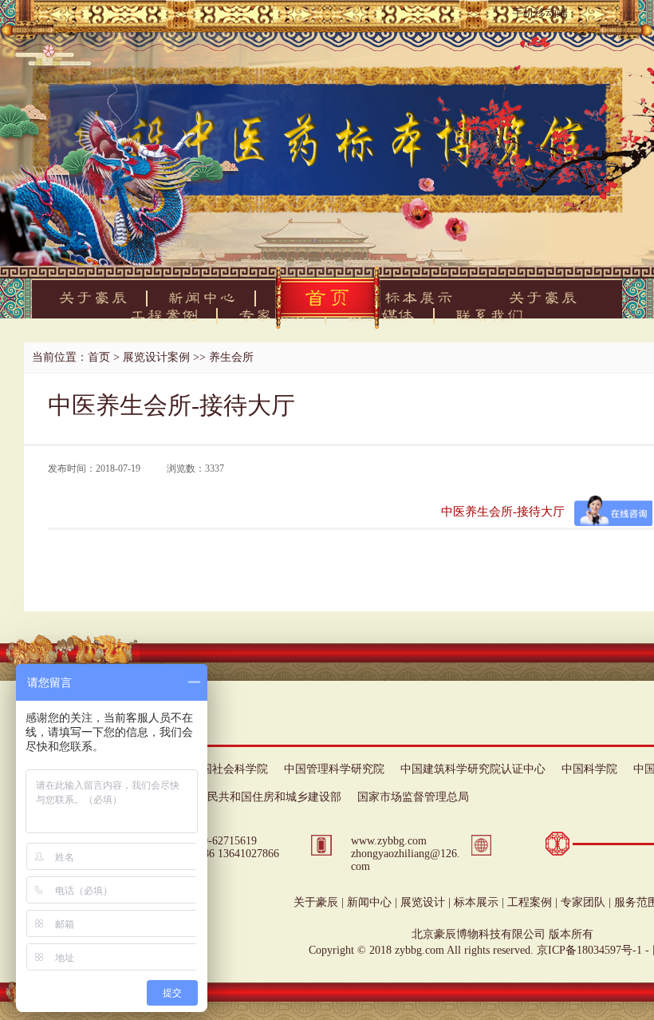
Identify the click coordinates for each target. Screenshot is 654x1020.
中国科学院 (589, 769)
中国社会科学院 (229, 769)
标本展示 (476, 902)
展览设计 (422, 902)
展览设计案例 (156, 357)
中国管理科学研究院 (334, 769)
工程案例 (529, 902)
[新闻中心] (202, 298)
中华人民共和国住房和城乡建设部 (257, 797)
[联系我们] (490, 315)
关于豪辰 (316, 902)
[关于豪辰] (94, 298)
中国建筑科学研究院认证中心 (473, 769)
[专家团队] (273, 315)
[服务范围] (381, 315)
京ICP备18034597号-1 (589, 950)
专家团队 (583, 902)
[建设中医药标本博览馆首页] (328, 298)
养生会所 (231, 357)
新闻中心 (369, 902)
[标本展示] (419, 298)
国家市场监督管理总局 (413, 797)
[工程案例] (164, 315)
